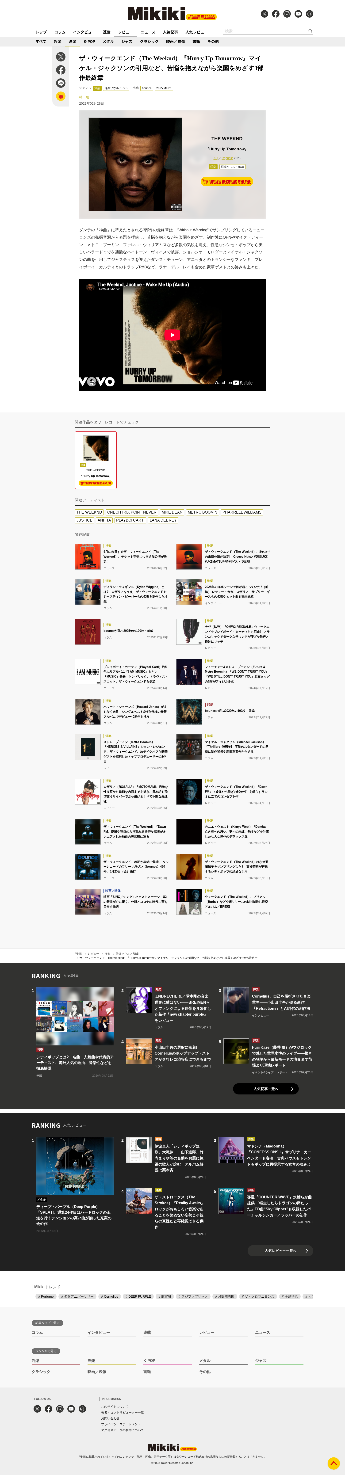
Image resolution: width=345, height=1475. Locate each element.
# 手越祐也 (290, 1296)
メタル (108, 41)
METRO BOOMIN (202, 512)
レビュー (125, 32)
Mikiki (78, 953)
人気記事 (170, 32)
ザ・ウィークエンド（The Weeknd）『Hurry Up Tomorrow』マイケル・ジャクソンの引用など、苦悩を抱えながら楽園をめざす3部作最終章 (168, 958)
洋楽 (72, 41)
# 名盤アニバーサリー (77, 1296)
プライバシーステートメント (121, 1424)
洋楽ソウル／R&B (116, 88)
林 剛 (84, 97)
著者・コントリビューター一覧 (122, 1412)
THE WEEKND (89, 512)
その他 (213, 41)
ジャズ (126, 41)
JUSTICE (84, 520)
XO (216, 158)
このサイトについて (115, 1406)
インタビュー (84, 32)
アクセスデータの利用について (122, 1430)
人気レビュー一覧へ (280, 1250)
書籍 (196, 41)
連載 (107, 32)
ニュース (148, 32)
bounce (147, 88)
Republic (227, 158)
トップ (41, 32)
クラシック (149, 41)
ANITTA (104, 520)
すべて (40, 41)
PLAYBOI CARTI (130, 520)
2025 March (164, 88)
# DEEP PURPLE (138, 1296)
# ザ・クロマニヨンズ (258, 1296)
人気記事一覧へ (266, 1088)
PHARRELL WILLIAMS (241, 512)
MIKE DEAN (172, 512)
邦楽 (57, 41)
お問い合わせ (110, 1418)
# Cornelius (109, 1296)
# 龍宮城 (164, 1296)
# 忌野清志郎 (224, 1296)
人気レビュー (196, 32)
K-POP (89, 41)
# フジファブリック (193, 1296)
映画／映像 (175, 41)
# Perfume (46, 1296)
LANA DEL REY (163, 520)
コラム (59, 32)
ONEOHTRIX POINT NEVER (132, 512)
